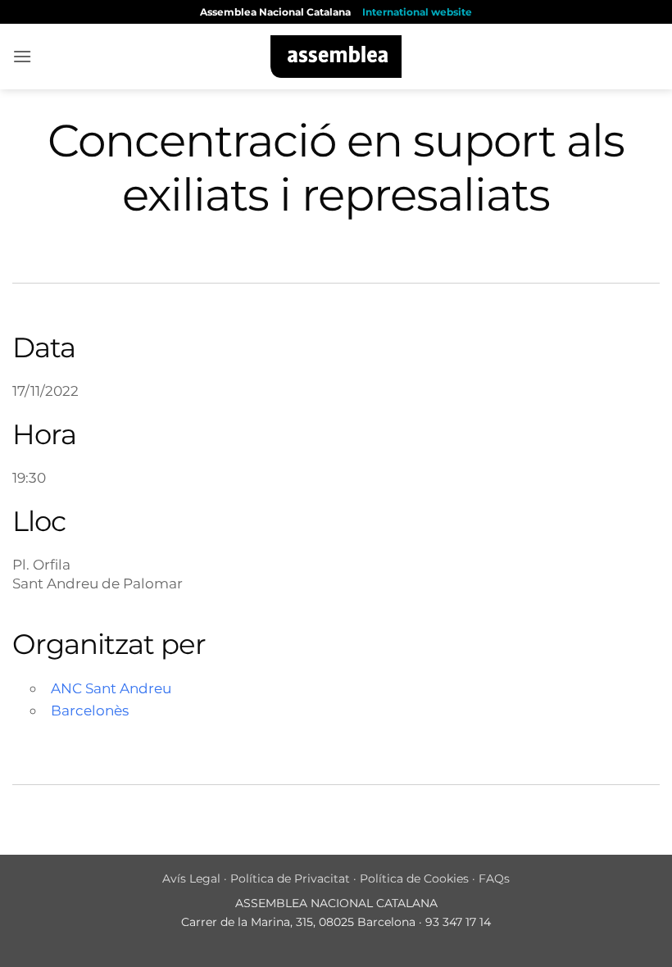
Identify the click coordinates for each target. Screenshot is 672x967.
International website (417, 12)
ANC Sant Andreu (111, 688)
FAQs (494, 878)
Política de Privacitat (290, 878)
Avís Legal (191, 878)
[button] (22, 56)
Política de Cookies (414, 878)
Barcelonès (90, 710)
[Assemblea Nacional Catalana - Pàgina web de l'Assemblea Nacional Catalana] (336, 56)
